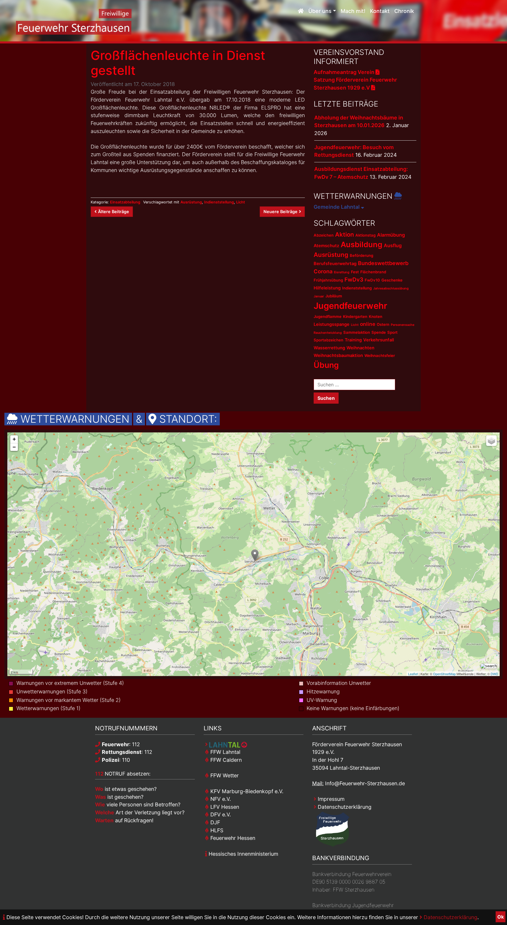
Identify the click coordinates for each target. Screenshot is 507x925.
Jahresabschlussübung (391, 288)
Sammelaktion (356, 332)
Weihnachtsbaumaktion (338, 355)
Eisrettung (341, 272)
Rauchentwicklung (328, 333)
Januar (319, 296)
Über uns (320, 11)
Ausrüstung (191, 202)
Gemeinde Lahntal (337, 207)
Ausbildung (361, 244)
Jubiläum (333, 296)
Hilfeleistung (327, 288)
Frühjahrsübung (328, 280)
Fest (355, 271)
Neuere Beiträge (280, 211)
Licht (240, 202)
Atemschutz (326, 245)
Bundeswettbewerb (383, 263)
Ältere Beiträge (113, 211)
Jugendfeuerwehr (350, 306)
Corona (323, 271)
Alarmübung (391, 235)
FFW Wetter (224, 775)
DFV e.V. (220, 814)
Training (353, 340)
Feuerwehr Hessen (232, 838)
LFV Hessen (224, 807)
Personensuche (402, 325)
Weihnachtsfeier (379, 355)
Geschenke (392, 280)
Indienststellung (219, 202)
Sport (392, 332)
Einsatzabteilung (125, 202)
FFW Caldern (225, 760)
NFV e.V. (220, 799)
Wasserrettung (329, 348)
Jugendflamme (328, 316)
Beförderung (361, 255)
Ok (500, 917)
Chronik (404, 11)
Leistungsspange (331, 324)
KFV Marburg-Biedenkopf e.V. (246, 791)
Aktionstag (365, 235)
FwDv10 (372, 280)
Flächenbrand (373, 271)
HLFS (216, 830)
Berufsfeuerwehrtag (335, 263)
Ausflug (393, 245)
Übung (326, 365)
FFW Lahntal (224, 752)
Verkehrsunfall (378, 340)
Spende (378, 332)
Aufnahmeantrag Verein (345, 72)
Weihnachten (360, 348)
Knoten (375, 316)
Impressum (330, 799)
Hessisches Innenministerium (242, 854)
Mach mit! (353, 11)
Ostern (383, 324)
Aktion (344, 234)
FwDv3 (353, 279)
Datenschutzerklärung (449, 917)
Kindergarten (355, 316)
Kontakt (380, 11)
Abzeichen (324, 235)
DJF (214, 822)
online (367, 324)
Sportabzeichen (328, 340)
